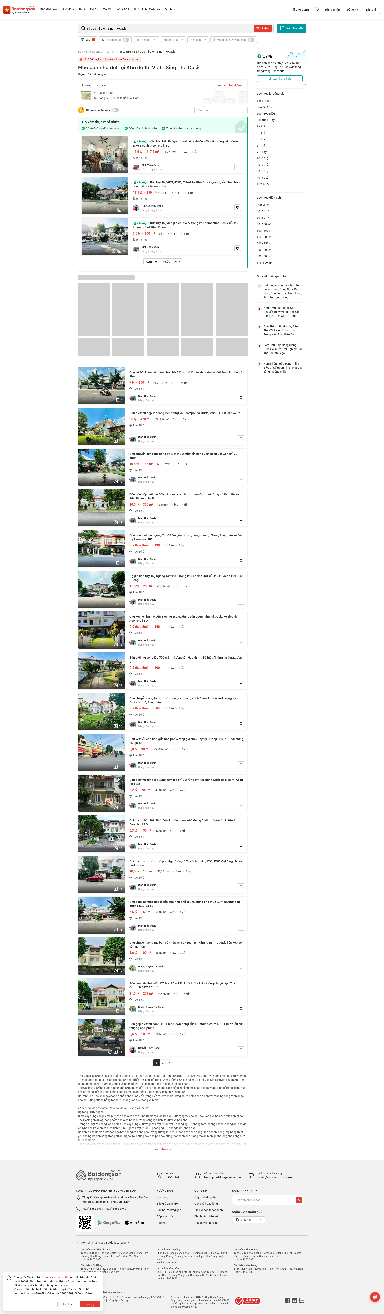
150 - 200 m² (265, 237)
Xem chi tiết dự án (229, 85)
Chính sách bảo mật (206, 1216)
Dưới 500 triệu (265, 107)
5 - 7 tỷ (261, 145)
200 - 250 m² (265, 243)
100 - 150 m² (265, 230)
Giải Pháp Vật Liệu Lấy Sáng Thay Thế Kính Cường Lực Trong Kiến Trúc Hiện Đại (281, 330)
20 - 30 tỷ (262, 165)
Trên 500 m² (264, 262)
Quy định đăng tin (205, 1197)
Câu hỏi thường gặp (169, 1210)
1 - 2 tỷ (261, 126)
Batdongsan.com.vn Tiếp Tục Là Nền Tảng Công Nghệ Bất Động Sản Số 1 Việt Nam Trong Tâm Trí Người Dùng (283, 291)
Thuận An (109, 51)
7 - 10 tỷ (262, 152)
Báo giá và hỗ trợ (167, 1203)
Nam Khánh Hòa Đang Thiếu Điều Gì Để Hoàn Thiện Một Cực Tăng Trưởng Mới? (283, 367)
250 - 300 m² (265, 250)
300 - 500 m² (265, 256)
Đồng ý (90, 1304)
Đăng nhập (332, 9)
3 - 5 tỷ (261, 139)
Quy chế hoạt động (206, 1203)
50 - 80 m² (263, 218)
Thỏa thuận (264, 101)
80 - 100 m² (264, 224)
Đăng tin (372, 9)
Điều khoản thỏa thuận (208, 1210)
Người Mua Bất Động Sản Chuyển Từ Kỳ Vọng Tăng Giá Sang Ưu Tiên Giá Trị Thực (282, 312)
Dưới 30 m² (264, 205)
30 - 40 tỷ (262, 171)
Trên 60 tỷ (263, 184)
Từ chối (67, 1304)
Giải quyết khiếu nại (206, 1223)
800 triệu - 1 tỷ (266, 120)
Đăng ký (352, 9)
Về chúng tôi (164, 1197)
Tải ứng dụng (300, 9)
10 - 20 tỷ (262, 158)
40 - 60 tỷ (262, 177)
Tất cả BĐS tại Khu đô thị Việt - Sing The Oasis (146, 51)
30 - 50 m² (263, 211)
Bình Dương (93, 51)
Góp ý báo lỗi (165, 1216)
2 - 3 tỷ (261, 133)
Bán (80, 51)
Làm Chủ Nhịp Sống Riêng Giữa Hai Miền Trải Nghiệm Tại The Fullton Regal (283, 349)
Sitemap (162, 1223)
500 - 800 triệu (266, 113)
